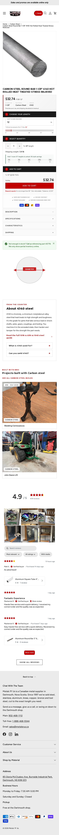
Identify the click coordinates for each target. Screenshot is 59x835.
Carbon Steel (15, 24)
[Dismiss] (53, 243)
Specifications (12, 219)
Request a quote (10, 191)
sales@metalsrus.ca (19, 726)
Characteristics (13, 226)
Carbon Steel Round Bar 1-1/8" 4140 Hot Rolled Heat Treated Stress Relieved (28, 26)
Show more (29, 653)
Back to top (28, 677)
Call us (29, 244)
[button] (55, 13)
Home (5, 24)
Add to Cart (29, 186)
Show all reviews (29, 662)
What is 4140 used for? (20, 346)
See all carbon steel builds (17, 378)
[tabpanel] (29, 602)
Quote (39, 13)
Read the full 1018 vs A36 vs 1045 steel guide (25, 336)
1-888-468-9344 (21, 721)
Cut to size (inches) (14, 119)
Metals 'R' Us (14, 828)
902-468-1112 (16, 715)
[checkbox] (45, 554)
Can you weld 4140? (19, 353)
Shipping (9, 233)
